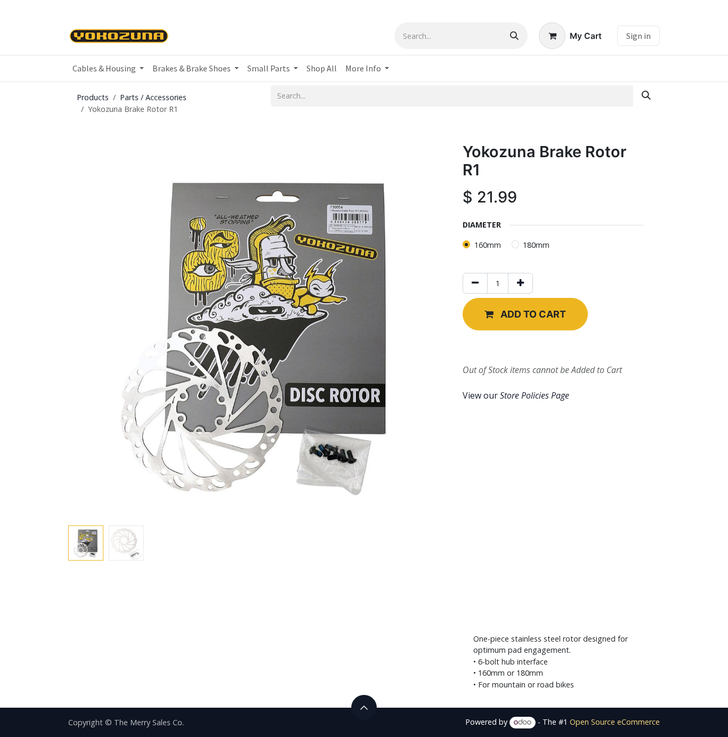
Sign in (638, 35)
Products (93, 97)
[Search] (514, 35)
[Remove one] (475, 283)
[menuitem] (108, 68)
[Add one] (520, 283)
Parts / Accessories (153, 97)
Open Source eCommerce (615, 722)
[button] (87, 332)
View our (516, 395)
